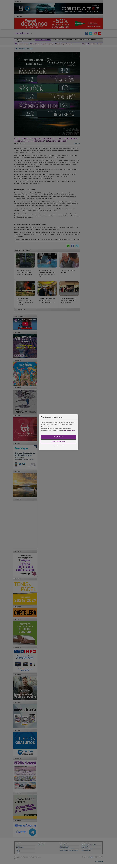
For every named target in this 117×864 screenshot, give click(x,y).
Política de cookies (69, 430)
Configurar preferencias (58, 441)
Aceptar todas (58, 437)
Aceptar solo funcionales (58, 445)
